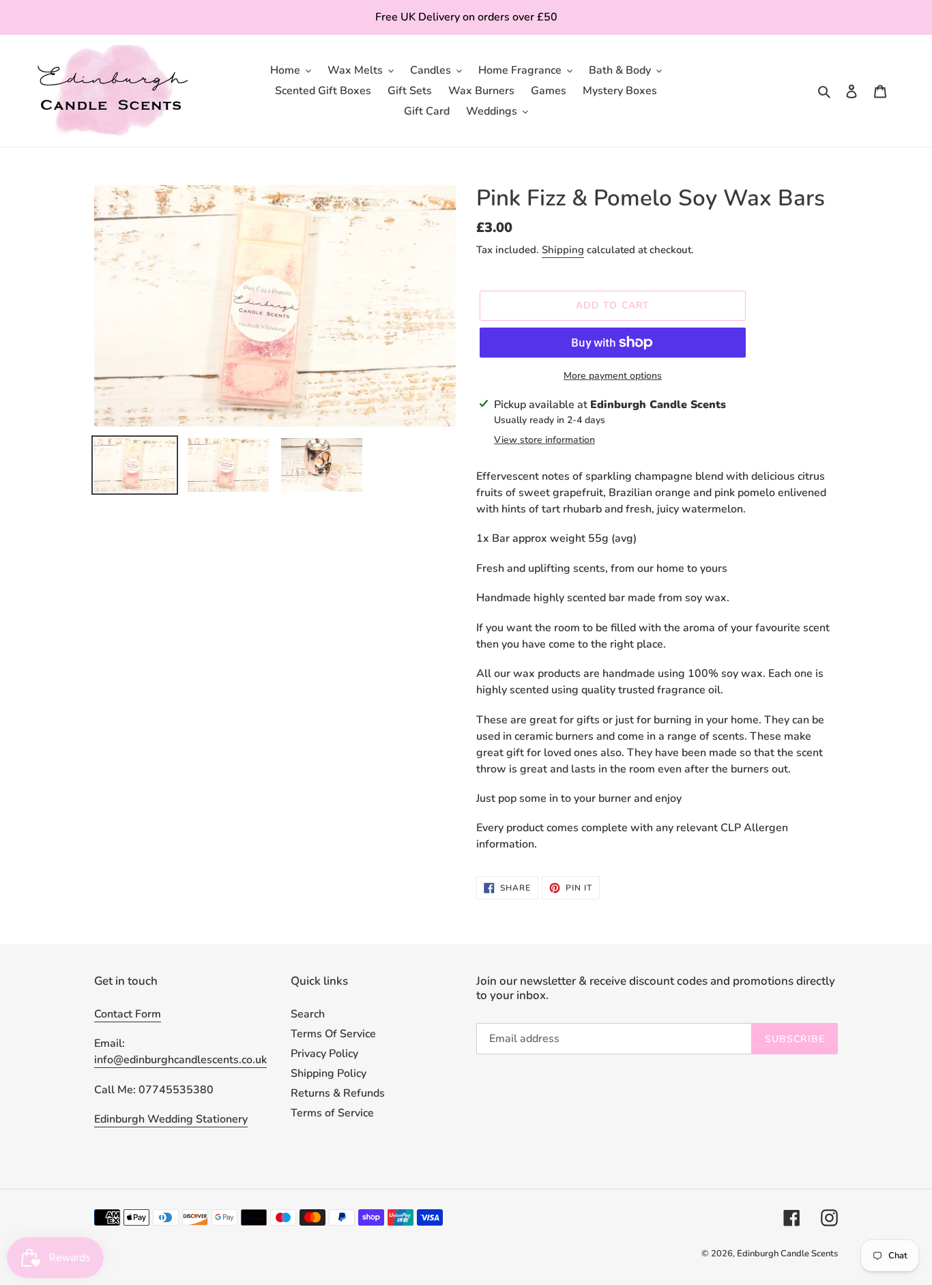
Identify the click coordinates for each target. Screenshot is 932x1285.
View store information (544, 439)
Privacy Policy (324, 1053)
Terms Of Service (333, 1033)
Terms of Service (332, 1113)
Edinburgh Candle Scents (787, 1253)
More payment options (613, 375)
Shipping (563, 250)
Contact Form (127, 1014)
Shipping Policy (328, 1073)
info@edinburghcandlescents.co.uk (180, 1059)
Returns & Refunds (338, 1093)
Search (308, 1014)
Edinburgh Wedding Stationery (171, 1119)
